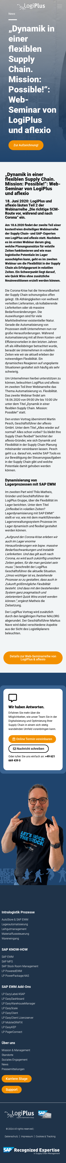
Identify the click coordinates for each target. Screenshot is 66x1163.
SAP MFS (7, 961)
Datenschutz (11, 1136)
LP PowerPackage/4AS (15, 975)
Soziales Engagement (14, 1059)
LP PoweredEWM (12, 971)
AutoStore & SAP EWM (15, 919)
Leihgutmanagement (14, 929)
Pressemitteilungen (13, 1069)
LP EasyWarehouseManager (18, 1003)
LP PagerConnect (12, 1032)
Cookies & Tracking (46, 1136)
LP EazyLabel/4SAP (13, 994)
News (5, 1064)
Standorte (7, 1055)
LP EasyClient (10, 1013)
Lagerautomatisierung (15, 924)
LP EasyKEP (9, 1027)
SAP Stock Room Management (20, 966)
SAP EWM (8, 956)
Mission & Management (16, 1050)
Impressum (27, 1136)
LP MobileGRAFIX (12, 1022)
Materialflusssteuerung (15, 933)
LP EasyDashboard (13, 998)
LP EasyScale (10, 1008)
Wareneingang (10, 938)
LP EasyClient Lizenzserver (17, 1017)
